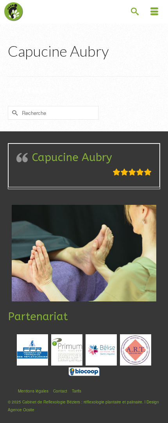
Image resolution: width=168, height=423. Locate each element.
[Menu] (154, 11)
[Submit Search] (14, 113)
